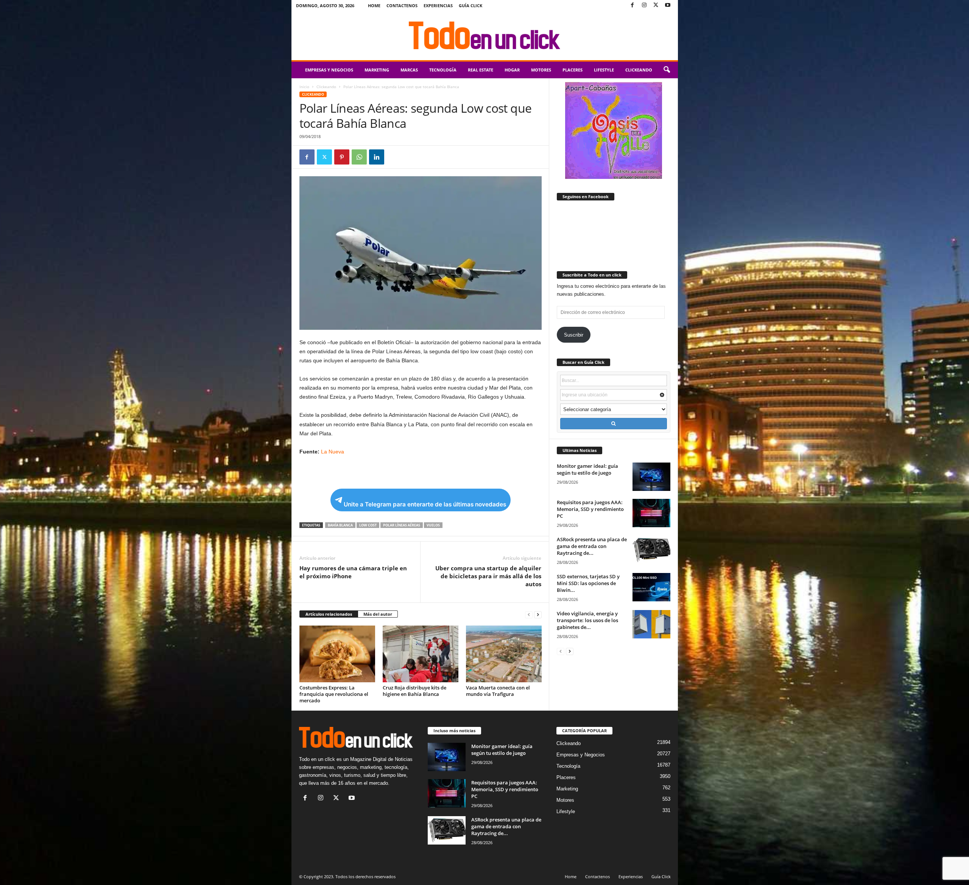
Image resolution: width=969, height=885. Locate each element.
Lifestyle (604, 70)
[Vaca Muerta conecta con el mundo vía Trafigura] (504, 654)
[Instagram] (644, 5)
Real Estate (480, 70)
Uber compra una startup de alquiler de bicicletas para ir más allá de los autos (488, 576)
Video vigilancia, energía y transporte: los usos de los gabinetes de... (587, 620)
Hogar (512, 70)
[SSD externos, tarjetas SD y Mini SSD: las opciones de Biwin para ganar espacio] (651, 587)
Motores (541, 70)
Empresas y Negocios (329, 70)
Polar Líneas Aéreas (401, 525)
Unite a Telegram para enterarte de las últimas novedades (425, 504)
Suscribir (573, 335)
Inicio (304, 86)
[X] (656, 5)
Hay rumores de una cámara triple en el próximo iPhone (353, 572)
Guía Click (470, 5)
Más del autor (377, 614)
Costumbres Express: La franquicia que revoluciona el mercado (333, 694)
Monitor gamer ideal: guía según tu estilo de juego (587, 469)
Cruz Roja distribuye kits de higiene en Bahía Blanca (414, 690)
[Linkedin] (376, 157)
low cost (368, 525)
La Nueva (332, 452)
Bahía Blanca (340, 525)
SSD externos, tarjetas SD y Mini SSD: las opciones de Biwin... (588, 583)
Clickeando (638, 70)
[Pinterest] (341, 157)
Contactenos (402, 5)
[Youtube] (667, 5)
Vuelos (433, 525)
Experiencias (438, 5)
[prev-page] (529, 614)
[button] (666, 70)
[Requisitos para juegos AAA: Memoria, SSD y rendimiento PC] (651, 513)
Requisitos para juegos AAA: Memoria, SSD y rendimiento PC (590, 509)
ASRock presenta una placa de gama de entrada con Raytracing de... (592, 546)
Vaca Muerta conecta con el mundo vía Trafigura (498, 690)
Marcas (409, 70)
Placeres (572, 70)
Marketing (377, 70)
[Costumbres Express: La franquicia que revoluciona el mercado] (337, 654)
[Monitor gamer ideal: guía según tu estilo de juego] (651, 477)
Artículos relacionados (328, 614)
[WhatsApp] (359, 157)
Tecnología (442, 70)
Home (374, 5)
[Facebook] (632, 5)
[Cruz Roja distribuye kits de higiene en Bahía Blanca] (420, 654)
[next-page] (538, 614)
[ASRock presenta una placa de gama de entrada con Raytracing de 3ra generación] (651, 550)
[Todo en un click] (484, 35)
